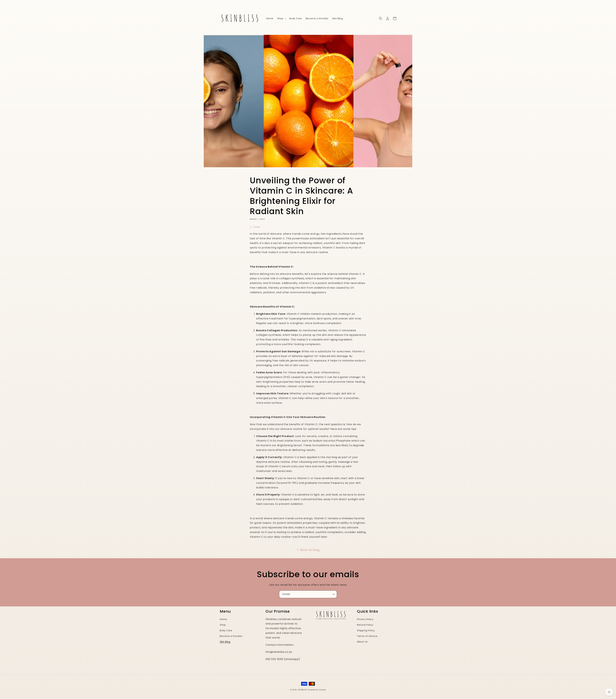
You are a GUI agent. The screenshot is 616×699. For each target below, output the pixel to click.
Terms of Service (367, 636)
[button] (281, 18)
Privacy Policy (365, 619)
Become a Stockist (231, 636)
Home (223, 619)
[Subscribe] (333, 594)
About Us (362, 641)
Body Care (226, 630)
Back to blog (310, 550)
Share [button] (256, 227)
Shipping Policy (366, 630)
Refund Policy (365, 624)
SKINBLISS (302, 690)
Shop (223, 624)
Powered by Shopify (317, 690)
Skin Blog (225, 641)
